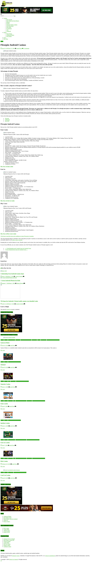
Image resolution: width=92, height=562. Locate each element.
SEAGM (7, 121)
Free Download (9, 26)
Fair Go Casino (5, 442)
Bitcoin (8, 22)
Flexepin (7, 118)
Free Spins (8, 27)
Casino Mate (6, 529)
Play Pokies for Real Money (12, 20)
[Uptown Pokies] (9, 337)
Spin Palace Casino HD (8, 540)
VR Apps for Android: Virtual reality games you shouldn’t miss (19, 301)
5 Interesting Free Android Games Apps (12, 273)
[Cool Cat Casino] (11, 470)
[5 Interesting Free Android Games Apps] (4, 270)
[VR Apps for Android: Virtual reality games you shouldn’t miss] (10, 298)
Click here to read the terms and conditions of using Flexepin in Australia (17, 236)
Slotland (3, 364)
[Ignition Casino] (8, 417)
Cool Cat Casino (5, 475)
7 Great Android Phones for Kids (10, 280)
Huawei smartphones (50, 555)
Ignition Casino (5, 423)
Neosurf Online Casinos (11, 24)
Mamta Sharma (20, 283)
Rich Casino (4, 461)
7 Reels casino (6, 530)
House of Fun (6, 532)
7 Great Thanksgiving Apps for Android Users (16, 249)
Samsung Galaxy (16, 555)
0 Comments (26, 48)
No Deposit (9, 28)
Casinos (5, 18)
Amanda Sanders (19, 276)
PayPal (7, 23)
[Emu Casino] (8, 398)
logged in (9, 309)
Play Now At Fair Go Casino (8, 200)
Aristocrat (8, 31)
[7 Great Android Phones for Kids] (9, 277)
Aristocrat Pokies (10, 35)
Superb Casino (6, 545)
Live (7, 30)
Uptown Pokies (5, 342)
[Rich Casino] (8, 456)
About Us (5, 520)
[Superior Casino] (8, 378)
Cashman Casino (7, 546)
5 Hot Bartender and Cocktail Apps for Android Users (18, 248)
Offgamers (7, 119)
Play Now (5, 39)
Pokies (4, 32)
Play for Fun (9, 19)
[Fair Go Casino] (8, 437)
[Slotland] (8, 359)
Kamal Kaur (19, 48)
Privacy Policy (6, 521)
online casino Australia (17, 240)
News (4, 37)
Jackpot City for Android (9, 538)
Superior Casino (5, 384)
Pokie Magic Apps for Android (10, 519)
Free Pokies (9, 36)
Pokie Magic (9, 33)
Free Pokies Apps (7, 517)
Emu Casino (4, 403)
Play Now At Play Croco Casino (8, 233)
